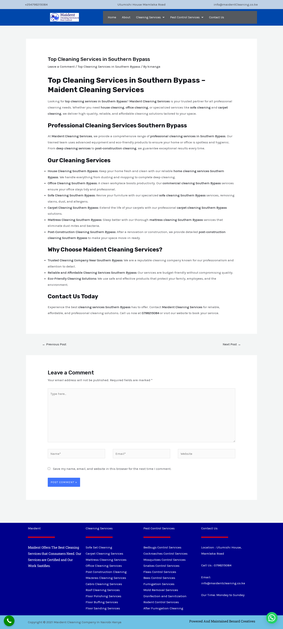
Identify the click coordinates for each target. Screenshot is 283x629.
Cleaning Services (148, 17)
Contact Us (216, 17)
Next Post (232, 344)
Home (112, 17)
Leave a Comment (61, 66)
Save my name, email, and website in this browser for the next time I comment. (112, 469)
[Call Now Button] (9, 621)
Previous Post (54, 344)
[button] (150, 17)
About (126, 17)
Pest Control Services (185, 17)
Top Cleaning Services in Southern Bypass (109, 66)
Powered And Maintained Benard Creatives (222, 621)
